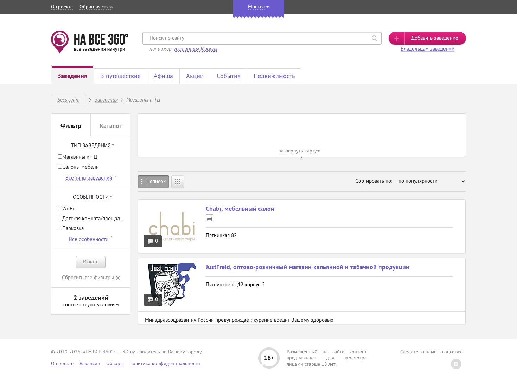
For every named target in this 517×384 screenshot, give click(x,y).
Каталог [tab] (111, 126)
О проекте (62, 7)
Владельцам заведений (427, 49)
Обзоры (114, 363)
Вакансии (89, 363)
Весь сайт (68, 99)
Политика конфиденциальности (164, 363)
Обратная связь (96, 7)
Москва (256, 7)
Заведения (106, 99)
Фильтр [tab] (70, 126)
